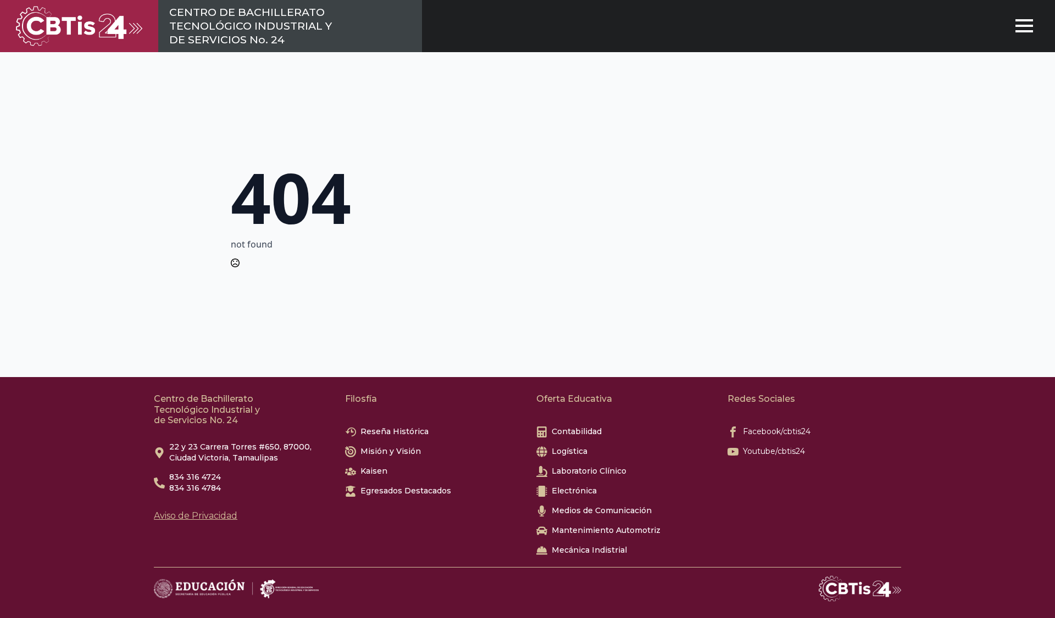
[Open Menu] (1024, 26)
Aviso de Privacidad (195, 515)
